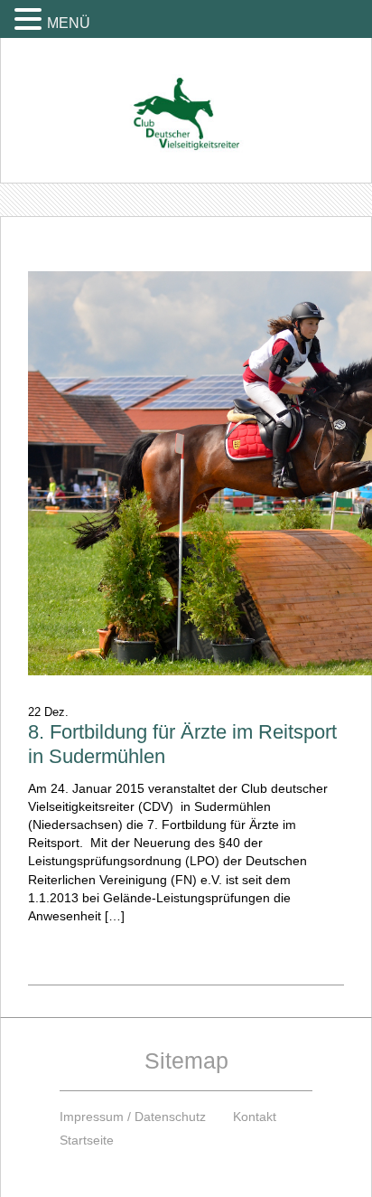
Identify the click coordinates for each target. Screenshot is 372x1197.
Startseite (87, 1140)
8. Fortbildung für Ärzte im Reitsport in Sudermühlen (182, 744)
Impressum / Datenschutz (133, 1116)
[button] (30, 18)
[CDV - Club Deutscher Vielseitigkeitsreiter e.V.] (186, 97)
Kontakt (254, 1116)
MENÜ (68, 23)
